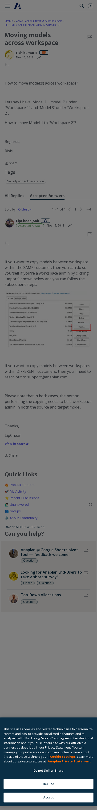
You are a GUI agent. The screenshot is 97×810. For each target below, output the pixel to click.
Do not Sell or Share (48, 770)
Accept (48, 797)
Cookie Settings (63, 756)
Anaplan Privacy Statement (69, 761)
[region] (48, 761)
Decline (48, 784)
